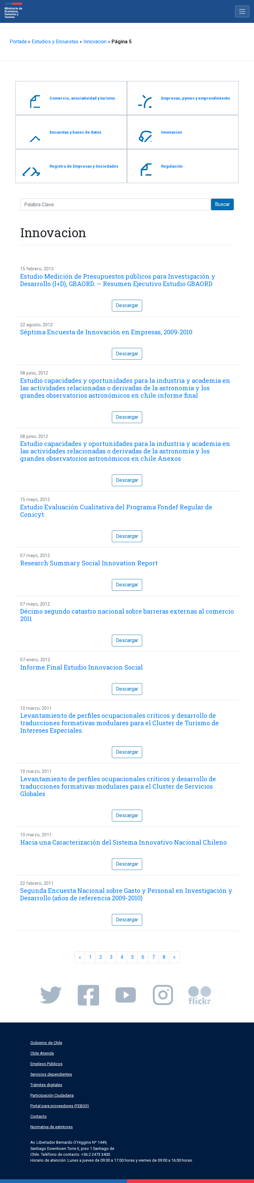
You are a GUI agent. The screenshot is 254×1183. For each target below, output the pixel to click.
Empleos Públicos (46, 1063)
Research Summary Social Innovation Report (89, 563)
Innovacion (95, 42)
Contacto (38, 1116)
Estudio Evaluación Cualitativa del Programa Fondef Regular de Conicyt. (116, 510)
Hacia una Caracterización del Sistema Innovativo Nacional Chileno (123, 842)
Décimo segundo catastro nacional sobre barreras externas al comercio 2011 (127, 615)
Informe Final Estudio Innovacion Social (81, 667)
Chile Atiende (42, 1053)
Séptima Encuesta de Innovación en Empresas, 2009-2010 (106, 332)
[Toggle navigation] (242, 11)
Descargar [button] (127, 305)
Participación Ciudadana (52, 1095)
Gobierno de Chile (46, 1042)
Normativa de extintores (51, 1127)
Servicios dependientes (51, 1074)
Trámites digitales (46, 1084)
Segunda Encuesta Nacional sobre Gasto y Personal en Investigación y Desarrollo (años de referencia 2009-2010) (126, 894)
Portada (18, 42)
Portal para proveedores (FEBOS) (59, 1106)
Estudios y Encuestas (55, 42)
